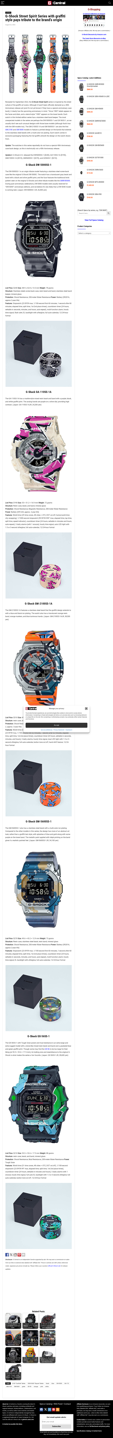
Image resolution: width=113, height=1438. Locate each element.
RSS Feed (58, 1404)
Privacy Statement (59, 730)
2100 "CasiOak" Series (18, 1383)
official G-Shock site (54, 1266)
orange (36, 1386)
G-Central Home (97, 1431)
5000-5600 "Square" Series (35, 1383)
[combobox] (94, 233)
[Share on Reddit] (15, 1254)
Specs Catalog (46, 1404)
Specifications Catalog (84, 1431)
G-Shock (8, 12)
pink (41, 1386)
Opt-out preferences (46, 730)
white (47, 1386)
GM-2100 (8, 130)
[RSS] (57, 1409)
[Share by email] (23, 1254)
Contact (67, 1404)
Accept (56, 725)
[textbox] (94, 233)
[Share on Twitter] (11, 1254)
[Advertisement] (38, 1289)
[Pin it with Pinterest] (19, 1254)
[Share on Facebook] (7, 1254)
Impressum (69, 730)
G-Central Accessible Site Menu (12, 1424)
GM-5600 (20, 130)
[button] (86, 708)
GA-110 (66, 1383)
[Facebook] (41, 1409)
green (23, 1386)
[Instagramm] (49, 1409)
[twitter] (45, 1409)
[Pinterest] (53, 1409)
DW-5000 (59, 1383)
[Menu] (2, 3)
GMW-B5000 (65, 181)
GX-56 (47, 1049)
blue (53, 1383)
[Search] (109, 3)
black (47, 1383)
